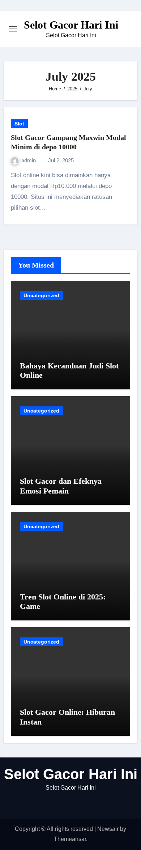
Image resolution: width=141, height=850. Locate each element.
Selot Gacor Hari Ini (71, 25)
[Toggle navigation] (13, 29)
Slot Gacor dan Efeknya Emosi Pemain (61, 486)
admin (29, 160)
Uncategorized (41, 295)
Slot (19, 124)
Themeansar (70, 839)
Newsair (108, 829)
